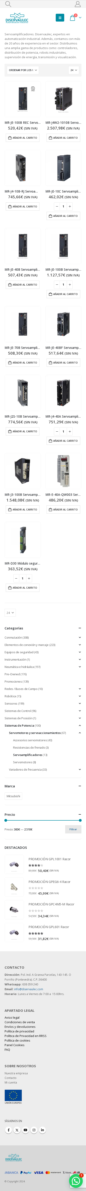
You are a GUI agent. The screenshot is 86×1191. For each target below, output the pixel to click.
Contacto (11, 1078)
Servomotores (22, 762)
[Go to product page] (23, 99)
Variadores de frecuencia (25, 769)
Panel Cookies (15, 1045)
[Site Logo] (17, 17)
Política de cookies (17, 1040)
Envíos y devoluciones (20, 1027)
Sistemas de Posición (18, 718)
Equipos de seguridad (19, 652)
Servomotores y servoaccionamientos (35, 733)
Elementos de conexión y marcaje (27, 645)
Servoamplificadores (27, 755)
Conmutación (13, 637)
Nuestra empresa (16, 1073)
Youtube (25, 1130)
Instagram (34, 1130)
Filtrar (73, 829)
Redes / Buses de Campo (21, 689)
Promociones (13, 681)
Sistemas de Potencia (19, 725)
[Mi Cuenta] (77, 4)
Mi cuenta (11, 1082)
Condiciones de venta (20, 1022)
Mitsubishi (13, 796)
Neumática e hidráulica (19, 667)
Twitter (17, 1130)
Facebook (8, 1130)
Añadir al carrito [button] (25, 137)
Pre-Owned (12, 674)
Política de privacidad (19, 1031)
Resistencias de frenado (29, 747)
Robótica (10, 696)
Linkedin (42, 1130)
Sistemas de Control (18, 711)
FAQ (7, 1050)
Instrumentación (15, 659)
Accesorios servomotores (30, 740)
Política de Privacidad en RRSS (26, 1036)
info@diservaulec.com (28, 989)
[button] (8, 4)
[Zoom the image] (13, 1092)
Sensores (11, 703)
